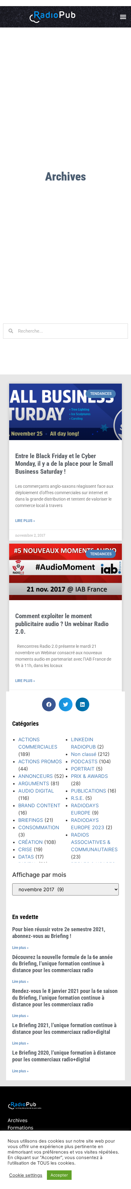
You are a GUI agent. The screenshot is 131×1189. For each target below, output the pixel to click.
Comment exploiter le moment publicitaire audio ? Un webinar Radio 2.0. (61, 623)
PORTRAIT (82, 769)
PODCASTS (84, 761)
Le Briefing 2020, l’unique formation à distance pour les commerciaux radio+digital (64, 1056)
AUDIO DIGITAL (36, 791)
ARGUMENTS (33, 783)
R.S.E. (77, 798)
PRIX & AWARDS (89, 776)
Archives (17, 1120)
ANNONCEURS (35, 776)
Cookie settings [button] (25, 1175)
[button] (123, 17)
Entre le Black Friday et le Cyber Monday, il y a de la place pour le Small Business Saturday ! (64, 463)
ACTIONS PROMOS (40, 761)
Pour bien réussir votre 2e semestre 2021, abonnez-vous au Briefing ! (58, 932)
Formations (20, 1128)
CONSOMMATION (38, 827)
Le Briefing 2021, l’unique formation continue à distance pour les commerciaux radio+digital (64, 1028)
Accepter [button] (59, 1175)
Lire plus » (25, 521)
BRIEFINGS (30, 820)
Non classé (83, 754)
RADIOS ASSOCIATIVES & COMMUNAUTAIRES (94, 842)
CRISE (25, 849)
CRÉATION (30, 842)
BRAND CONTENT (39, 805)
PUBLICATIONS (88, 791)
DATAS (26, 857)
